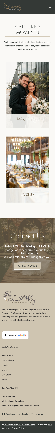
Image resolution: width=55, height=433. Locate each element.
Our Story (6, 374)
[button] (15, 335)
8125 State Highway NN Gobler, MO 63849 (20, 405)
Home (4, 379)
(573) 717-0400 (9, 396)
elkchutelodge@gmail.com (13, 401)
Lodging (5, 365)
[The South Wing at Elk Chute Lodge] (12, 7)
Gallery (5, 370)
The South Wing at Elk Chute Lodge (19, 424)
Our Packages (8, 360)
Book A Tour (7, 355)
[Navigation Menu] (50, 7)
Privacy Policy (18, 428)
